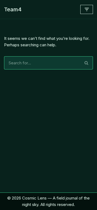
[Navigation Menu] (86, 9)
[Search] (86, 62)
